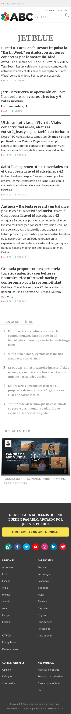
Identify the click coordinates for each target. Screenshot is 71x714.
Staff (40, 690)
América (7, 80)
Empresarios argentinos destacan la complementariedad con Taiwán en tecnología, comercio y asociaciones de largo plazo (39, 338)
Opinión (6, 669)
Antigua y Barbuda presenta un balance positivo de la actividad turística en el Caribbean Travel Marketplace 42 (35, 211)
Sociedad (43, 587)
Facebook (17, 546)
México (6, 594)
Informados (8, 683)
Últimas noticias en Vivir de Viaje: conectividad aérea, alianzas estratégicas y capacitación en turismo (35, 127)
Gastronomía (45, 635)
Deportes (43, 608)
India (5, 587)
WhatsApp (8, 546)
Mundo (6, 622)
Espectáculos (45, 622)
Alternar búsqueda (67, 15)
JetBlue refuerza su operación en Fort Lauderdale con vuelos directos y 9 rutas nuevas (33, 96)
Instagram (44, 546)
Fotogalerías (9, 642)
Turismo (21, 80)
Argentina (7, 567)
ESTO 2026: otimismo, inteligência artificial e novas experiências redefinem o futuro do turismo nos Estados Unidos (38, 372)
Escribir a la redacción (50, 676)
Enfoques (7, 676)
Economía (43, 581)
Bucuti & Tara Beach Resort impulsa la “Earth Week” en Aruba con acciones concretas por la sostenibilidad (34, 52)
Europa (6, 615)
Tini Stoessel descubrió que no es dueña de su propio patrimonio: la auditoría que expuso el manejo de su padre (37, 408)
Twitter (26, 546)
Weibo (62, 546)
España (6, 581)
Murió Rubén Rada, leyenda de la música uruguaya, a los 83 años (35, 356)
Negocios (43, 615)
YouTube (35, 546)
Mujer (41, 594)
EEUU (5, 111)
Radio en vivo (10, 649)
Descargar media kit (49, 683)
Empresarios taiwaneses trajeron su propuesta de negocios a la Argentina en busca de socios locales (36, 390)
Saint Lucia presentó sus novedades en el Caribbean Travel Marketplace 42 (34, 169)
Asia (4, 608)
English (63, 10)
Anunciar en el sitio (48, 669)
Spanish (49, 10)
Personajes (44, 628)
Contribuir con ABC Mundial (35, 532)
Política (42, 567)
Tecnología (44, 574)
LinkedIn (53, 546)
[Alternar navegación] (57, 15)
